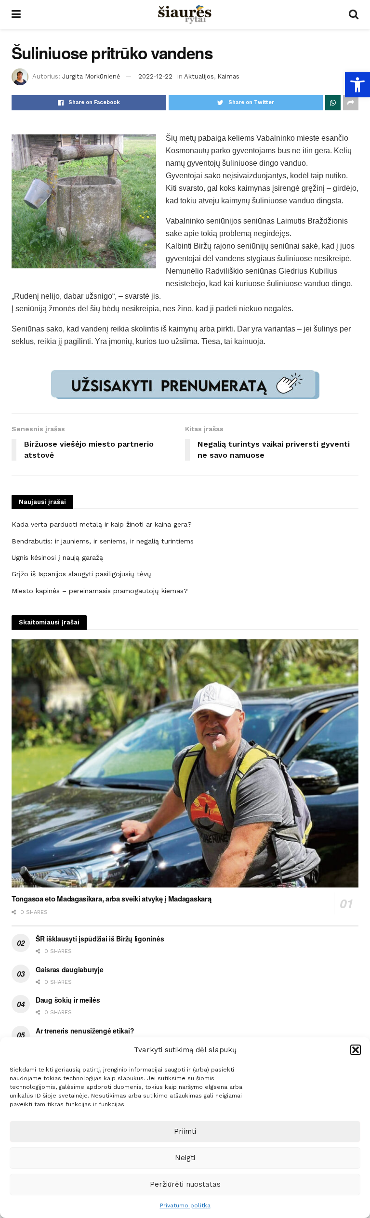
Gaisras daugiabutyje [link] (69, 969)
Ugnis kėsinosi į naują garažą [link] (57, 557)
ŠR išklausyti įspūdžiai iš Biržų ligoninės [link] (100, 938)
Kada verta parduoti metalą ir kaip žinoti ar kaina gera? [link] (102, 524)
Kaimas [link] (228, 76)
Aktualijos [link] (199, 76)
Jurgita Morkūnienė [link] (91, 76)
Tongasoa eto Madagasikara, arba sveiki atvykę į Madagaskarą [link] (111, 898)
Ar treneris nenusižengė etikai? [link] (85, 1030)
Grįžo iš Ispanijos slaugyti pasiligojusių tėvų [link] (81, 574)
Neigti (185, 1157)
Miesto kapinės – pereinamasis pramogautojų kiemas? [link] (100, 591)
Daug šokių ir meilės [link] (68, 1000)
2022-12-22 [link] (155, 76)
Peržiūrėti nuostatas (185, 1184)
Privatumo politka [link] (185, 1205)
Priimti (185, 1131)
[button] (355, 1050)
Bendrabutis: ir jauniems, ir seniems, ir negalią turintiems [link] (103, 541)
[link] (357, 84)
